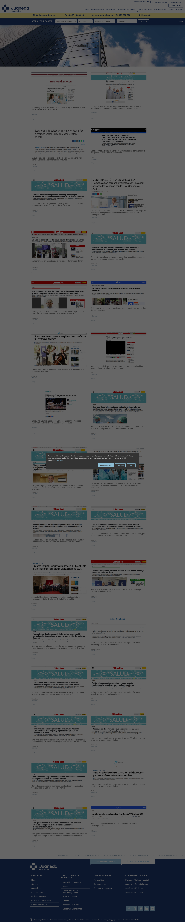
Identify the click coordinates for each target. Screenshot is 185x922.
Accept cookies (106, 465)
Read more (59, 460)
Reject (131, 465)
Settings (120, 465)
